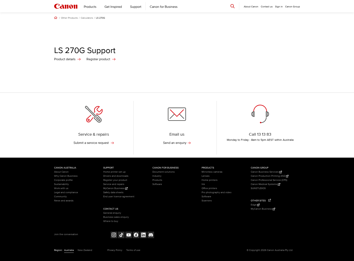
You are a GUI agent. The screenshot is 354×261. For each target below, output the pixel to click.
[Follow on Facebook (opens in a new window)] (136, 235)
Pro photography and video (216, 192)
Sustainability (61, 184)
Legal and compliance (66, 192)
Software (157, 184)
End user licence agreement (118, 196)
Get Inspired (113, 7)
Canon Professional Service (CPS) (269, 180)
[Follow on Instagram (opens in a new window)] (114, 235)
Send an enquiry (174, 143)
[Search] (232, 6)
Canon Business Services (265, 171)
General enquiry (112, 213)
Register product (98, 59)
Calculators (87, 18)
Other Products (69, 18)
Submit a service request (92, 143)
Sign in (279, 6)
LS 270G (100, 18)
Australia (69, 250)
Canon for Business (163, 7)
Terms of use (133, 250)
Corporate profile (63, 180)
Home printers (210, 180)
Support (135, 7)
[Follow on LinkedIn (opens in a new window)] (143, 235)
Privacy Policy (114, 250)
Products (90, 7)
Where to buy (110, 221)
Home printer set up (114, 171)
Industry (156, 176)
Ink (203, 184)
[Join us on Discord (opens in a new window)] (151, 235)
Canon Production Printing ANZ (268, 176)
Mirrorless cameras (212, 171)
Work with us (61, 188)
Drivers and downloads (115, 176)
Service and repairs (113, 184)
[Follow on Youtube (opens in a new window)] (128, 235)
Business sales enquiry (116, 217)
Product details (64, 59)
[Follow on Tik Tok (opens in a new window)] (121, 235)
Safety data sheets (113, 192)
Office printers (209, 188)
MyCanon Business (114, 188)
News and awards (64, 200)
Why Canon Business (66, 176)
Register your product (115, 180)
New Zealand (85, 250)
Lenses (206, 176)
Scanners (207, 200)
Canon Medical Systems (264, 184)
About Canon (61, 171)
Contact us (267, 6)
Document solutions (163, 171)
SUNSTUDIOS (258, 188)
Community (60, 196)
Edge (254, 204)
